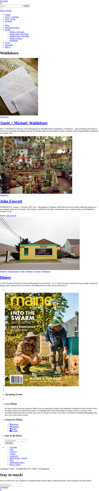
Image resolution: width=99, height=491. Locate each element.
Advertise (13, 447)
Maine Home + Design (18, 458)
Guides (7, 30)
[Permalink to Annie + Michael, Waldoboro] (19, 115)
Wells (22, 271)
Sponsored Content (12, 27)
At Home (8, 21)
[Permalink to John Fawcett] (36, 193)
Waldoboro (4, 117)
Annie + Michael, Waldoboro (23, 123)
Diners (5, 277)
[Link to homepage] (1, 3)
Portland (3, 271)
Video (7, 25)
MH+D (8, 47)
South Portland (13, 271)
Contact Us (14, 456)
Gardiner (37, 271)
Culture (8, 15)
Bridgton (29, 271)
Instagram (15, 427)
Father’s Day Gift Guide (19, 34)
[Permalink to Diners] (40, 269)
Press (12, 460)
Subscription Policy (17, 462)
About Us (13, 452)
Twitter (14, 429)
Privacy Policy (15, 465)
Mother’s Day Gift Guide (19, 36)
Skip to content (5, 11)
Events (7, 43)
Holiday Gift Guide (17, 32)
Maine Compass (16, 38)
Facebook (14, 424)
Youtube (15, 431)
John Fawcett (11, 201)
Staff (11, 449)
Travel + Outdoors (12, 17)
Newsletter (4, 1)
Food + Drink (10, 19)
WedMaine (14, 41)
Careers (12, 454)
